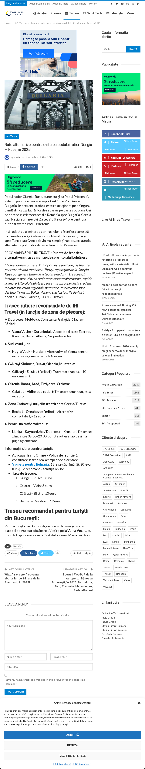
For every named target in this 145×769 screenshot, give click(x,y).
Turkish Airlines (111, 580)
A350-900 (124, 461)
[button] (139, 703)
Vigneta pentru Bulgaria (30, 464)
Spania (106, 567)
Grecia (133, 529)
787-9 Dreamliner (112, 455)
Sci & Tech (94, 13)
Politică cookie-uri (62, 764)
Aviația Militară (60, 3)
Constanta (125, 509)
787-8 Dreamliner (128, 449)
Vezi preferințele (72, 755)
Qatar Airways (120, 554)
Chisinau (122, 503)
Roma (106, 561)
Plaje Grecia (108, 617)
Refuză (72, 745)
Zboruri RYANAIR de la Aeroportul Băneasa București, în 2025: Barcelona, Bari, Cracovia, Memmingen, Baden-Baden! (72, 582)
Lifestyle (116, 13)
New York (128, 548)
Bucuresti (108, 503)
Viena (127, 580)
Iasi (105, 535)
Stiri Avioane (109, 400)
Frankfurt (122, 522)
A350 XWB (108, 461)
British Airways (123, 497)
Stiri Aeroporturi (111, 423)
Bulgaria (17, 546)
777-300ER (109, 449)
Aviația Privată (78, 3)
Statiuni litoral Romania (114, 630)
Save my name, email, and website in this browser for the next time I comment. (45, 681)
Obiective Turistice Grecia (116, 613)
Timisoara (121, 574)
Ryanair (132, 561)
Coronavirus (109, 516)
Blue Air (124, 490)
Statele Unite (121, 567)
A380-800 (108, 468)
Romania (119, 561)
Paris (106, 554)
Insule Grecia (109, 621)
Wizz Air (107, 586)
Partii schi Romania (112, 634)
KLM (105, 542)
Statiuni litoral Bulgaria (114, 625)
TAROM (107, 574)
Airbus (106, 484)
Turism (74, 13)
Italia (127, 535)
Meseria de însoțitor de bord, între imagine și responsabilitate (120, 289)
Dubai (123, 516)
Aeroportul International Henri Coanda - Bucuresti (118, 476)
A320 (128, 455)
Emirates (108, 522)
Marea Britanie (111, 548)
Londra (116, 542)
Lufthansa (129, 542)
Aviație (41, 13)
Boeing (107, 497)
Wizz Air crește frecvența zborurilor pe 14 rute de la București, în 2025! (22, 578)
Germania (120, 529)
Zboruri (55, 13)
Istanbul (116, 535)
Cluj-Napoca (109, 509)
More (92, 3)
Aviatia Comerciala (39, 3)
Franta (106, 529)
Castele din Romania (113, 638)
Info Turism (12, 136)
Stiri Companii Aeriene (114, 408)
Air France (120, 484)
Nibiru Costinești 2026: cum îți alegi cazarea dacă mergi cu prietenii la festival (120, 351)
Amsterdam (109, 490)
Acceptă (72, 735)
